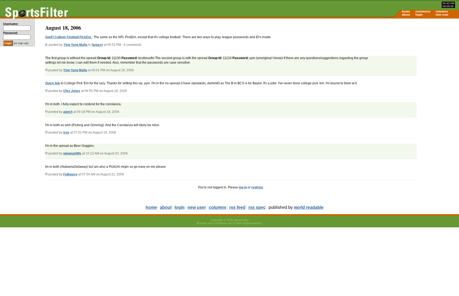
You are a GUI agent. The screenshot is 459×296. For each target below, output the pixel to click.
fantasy (97, 45)
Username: (10, 23)
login (419, 14)
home (406, 11)
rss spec (257, 207)
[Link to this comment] (46, 70)
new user (442, 14)
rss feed (237, 207)
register (257, 187)
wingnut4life (72, 153)
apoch (68, 112)
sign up (22, 43)
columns (442, 11)
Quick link (52, 83)
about (406, 14)
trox (66, 132)
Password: (10, 32)
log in (243, 187)
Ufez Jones (71, 91)
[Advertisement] (413, 60)
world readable (309, 207)
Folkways (70, 174)
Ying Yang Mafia (75, 45)
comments (422, 11)
